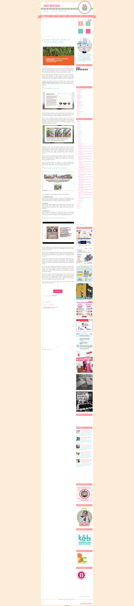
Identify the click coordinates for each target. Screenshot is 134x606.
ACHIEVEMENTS (44, 17)
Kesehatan (79, 97)
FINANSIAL (79, 94)
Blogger (88, 596)
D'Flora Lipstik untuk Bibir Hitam (86, 445)
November (80, 200)
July (79, 140)
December (80, 201)
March (79, 134)
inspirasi (78, 112)
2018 (78, 124)
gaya (78, 110)
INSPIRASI (75, 16)
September (80, 143)
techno (78, 115)
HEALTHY (53, 16)
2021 (78, 128)
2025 (78, 206)
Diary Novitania (52, 6)
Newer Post (44, 347)
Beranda (43, 16)
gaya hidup (49, 296)
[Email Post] (52, 295)
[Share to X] (55, 295)
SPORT (78, 106)
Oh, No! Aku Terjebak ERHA (85, 430)
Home (58, 347)
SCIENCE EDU (79, 105)
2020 (78, 127)
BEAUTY (48, 16)
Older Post (72, 347)
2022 (78, 130)
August (79, 141)
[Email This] (53, 295)
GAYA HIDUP (64, 16)
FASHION (78, 92)
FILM (78, 93)
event (46, 296)
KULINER (58, 16)
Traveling (78, 107)
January (79, 131)
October (79, 144)
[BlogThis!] (54, 295)
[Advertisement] (58, 26)
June (79, 138)
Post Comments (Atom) (49, 349)
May (79, 137)
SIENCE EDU (81, 16)
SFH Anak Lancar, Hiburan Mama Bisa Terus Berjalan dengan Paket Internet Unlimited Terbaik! (86, 460)
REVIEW (70, 16)
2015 (78, 121)
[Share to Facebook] (56, 295)
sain (77, 114)
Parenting (78, 101)
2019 (78, 125)
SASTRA (87, 16)
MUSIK (78, 98)
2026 (78, 207)
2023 (78, 203)
